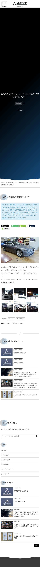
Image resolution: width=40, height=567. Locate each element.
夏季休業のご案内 (18, 362)
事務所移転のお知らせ (20, 352)
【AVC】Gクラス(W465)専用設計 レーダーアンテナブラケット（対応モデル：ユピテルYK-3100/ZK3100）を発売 (25, 374)
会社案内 (3, 450)
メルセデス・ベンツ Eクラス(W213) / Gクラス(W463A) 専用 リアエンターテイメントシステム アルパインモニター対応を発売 (26, 385)
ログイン (18, 429)
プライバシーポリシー (7, 469)
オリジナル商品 (5, 460)
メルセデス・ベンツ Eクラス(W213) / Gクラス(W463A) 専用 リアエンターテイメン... (26, 526)
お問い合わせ (5, 464)
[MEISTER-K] (20, 3)
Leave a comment (18, 323)
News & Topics (20, 318)
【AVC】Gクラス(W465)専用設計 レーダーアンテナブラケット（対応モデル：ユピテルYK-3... (26, 514)
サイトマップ (5, 474)
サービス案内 (5, 455)
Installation (19, 103)
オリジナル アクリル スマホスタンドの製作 (26, 537)
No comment (6, 323)
